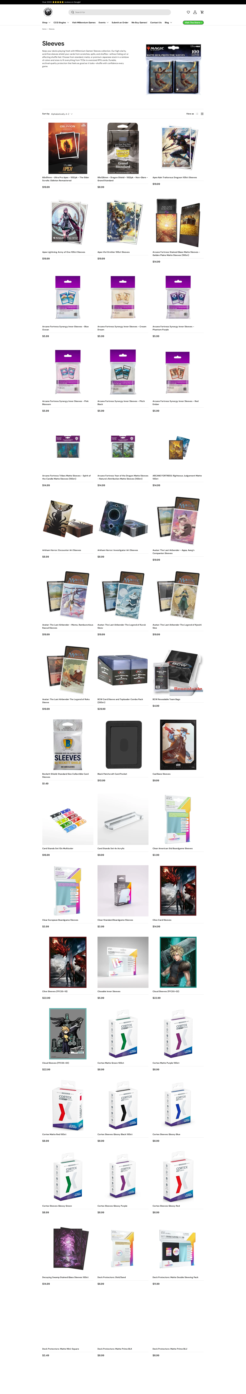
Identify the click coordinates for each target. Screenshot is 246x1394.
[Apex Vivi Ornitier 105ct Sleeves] (123, 223)
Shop (44, 22)
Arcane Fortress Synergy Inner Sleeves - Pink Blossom (65, 403)
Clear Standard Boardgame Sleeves (115, 920)
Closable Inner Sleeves (109, 991)
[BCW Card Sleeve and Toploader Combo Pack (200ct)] (123, 670)
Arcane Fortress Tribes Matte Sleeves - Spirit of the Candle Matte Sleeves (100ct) (66, 477)
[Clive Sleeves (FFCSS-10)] (67, 962)
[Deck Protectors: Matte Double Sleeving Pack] (178, 1248)
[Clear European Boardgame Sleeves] (67, 890)
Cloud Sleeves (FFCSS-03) (55, 1063)
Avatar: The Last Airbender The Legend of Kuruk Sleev (122, 626)
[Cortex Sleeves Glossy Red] (178, 1176)
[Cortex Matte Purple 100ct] (178, 1033)
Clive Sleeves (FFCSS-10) (54, 991)
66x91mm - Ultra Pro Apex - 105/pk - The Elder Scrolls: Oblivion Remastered (65, 179)
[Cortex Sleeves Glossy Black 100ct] (123, 1105)
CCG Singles (60, 22)
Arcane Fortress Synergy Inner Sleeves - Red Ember (175, 403)
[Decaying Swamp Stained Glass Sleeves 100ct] (67, 1248)
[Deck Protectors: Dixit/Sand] (123, 1248)
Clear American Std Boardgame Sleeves (173, 848)
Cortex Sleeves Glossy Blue (166, 1134)
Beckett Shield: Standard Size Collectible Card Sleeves (65, 775)
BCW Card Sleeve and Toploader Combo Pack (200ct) (120, 701)
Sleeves (51, 29)
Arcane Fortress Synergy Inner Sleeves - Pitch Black (121, 403)
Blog (167, 22)
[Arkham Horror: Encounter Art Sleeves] (67, 521)
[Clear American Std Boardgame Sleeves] (178, 819)
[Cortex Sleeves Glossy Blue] (178, 1105)
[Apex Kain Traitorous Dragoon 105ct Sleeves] (178, 148)
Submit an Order (120, 22)
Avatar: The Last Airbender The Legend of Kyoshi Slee (177, 626)
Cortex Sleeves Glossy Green (57, 1206)
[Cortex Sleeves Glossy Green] (67, 1176)
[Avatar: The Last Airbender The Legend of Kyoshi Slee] (178, 595)
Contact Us (156, 22)
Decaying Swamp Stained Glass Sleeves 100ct (65, 1277)
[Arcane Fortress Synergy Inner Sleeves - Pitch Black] (123, 372)
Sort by (46, 113)
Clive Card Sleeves (162, 920)
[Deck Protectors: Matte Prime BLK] (123, 1319)
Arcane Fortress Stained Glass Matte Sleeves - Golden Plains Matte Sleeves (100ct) (176, 254)
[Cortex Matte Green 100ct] (123, 1033)
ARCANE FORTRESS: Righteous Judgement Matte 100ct (177, 477)
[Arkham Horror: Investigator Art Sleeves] (123, 521)
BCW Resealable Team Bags (166, 699)
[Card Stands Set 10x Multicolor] (67, 819)
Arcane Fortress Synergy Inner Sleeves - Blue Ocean (65, 328)
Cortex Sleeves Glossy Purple (112, 1206)
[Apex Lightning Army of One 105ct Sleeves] (67, 223)
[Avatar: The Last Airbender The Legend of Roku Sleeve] (67, 670)
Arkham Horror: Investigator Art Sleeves (118, 550)
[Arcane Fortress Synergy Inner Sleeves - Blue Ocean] (67, 297)
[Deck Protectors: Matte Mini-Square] (67, 1319)
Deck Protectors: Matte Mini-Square (60, 1349)
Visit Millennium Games (84, 22)
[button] (188, 12)
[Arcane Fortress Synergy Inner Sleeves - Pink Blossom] (67, 372)
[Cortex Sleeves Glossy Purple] (123, 1176)
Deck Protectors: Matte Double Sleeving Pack (175, 1277)
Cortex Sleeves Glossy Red (166, 1206)
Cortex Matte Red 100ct (54, 1134)
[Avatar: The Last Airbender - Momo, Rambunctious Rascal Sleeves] (67, 595)
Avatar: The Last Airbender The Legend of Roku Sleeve (66, 701)
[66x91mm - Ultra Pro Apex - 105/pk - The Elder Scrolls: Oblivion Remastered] (67, 148)
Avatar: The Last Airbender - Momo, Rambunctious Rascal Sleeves (67, 626)
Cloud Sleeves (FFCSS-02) (166, 991)
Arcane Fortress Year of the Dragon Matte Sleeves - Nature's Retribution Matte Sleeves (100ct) (123, 477)
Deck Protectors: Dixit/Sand (112, 1277)
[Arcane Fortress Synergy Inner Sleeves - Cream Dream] (123, 297)
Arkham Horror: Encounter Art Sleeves (61, 550)
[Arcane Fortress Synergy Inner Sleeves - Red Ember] (178, 372)
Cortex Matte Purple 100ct (166, 1063)
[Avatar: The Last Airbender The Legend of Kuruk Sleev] (123, 595)
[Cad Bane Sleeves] (178, 744)
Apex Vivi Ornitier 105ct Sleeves (114, 252)
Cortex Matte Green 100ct (111, 1063)
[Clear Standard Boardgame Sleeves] (123, 890)
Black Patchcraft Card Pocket (112, 774)
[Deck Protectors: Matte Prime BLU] (178, 1319)
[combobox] (119, 12)
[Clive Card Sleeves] (178, 890)
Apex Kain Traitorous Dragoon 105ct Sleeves (175, 177)
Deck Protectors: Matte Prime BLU (170, 1349)
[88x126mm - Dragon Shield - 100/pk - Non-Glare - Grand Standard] (123, 148)
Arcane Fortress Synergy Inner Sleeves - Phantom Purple (173, 328)
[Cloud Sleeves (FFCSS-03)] (67, 1033)
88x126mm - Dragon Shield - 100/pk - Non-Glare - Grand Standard (123, 179)
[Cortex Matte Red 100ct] (67, 1105)
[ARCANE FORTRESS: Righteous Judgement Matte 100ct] (178, 446)
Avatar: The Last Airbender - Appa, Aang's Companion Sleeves (173, 552)
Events (102, 22)
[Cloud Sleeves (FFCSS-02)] (178, 962)
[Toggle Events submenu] (107, 22)
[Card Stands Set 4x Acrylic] (123, 819)
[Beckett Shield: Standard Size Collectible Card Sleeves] (67, 744)
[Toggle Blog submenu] (171, 22)
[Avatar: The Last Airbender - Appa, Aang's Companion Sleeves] (178, 521)
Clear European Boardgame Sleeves (60, 920)
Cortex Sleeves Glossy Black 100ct (115, 1134)
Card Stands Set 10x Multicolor (57, 848)
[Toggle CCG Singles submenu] (68, 22)
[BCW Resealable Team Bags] (178, 670)
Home (44, 29)
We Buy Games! (139, 22)
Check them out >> (127, 2)
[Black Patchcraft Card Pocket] (123, 744)
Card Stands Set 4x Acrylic (111, 848)
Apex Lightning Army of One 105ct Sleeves (63, 252)
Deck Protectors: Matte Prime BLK (115, 1349)
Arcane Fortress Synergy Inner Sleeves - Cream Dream (122, 328)
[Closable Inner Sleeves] (123, 962)
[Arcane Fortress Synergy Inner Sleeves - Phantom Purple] (178, 297)
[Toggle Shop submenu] (49, 22)
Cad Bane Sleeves (162, 774)
